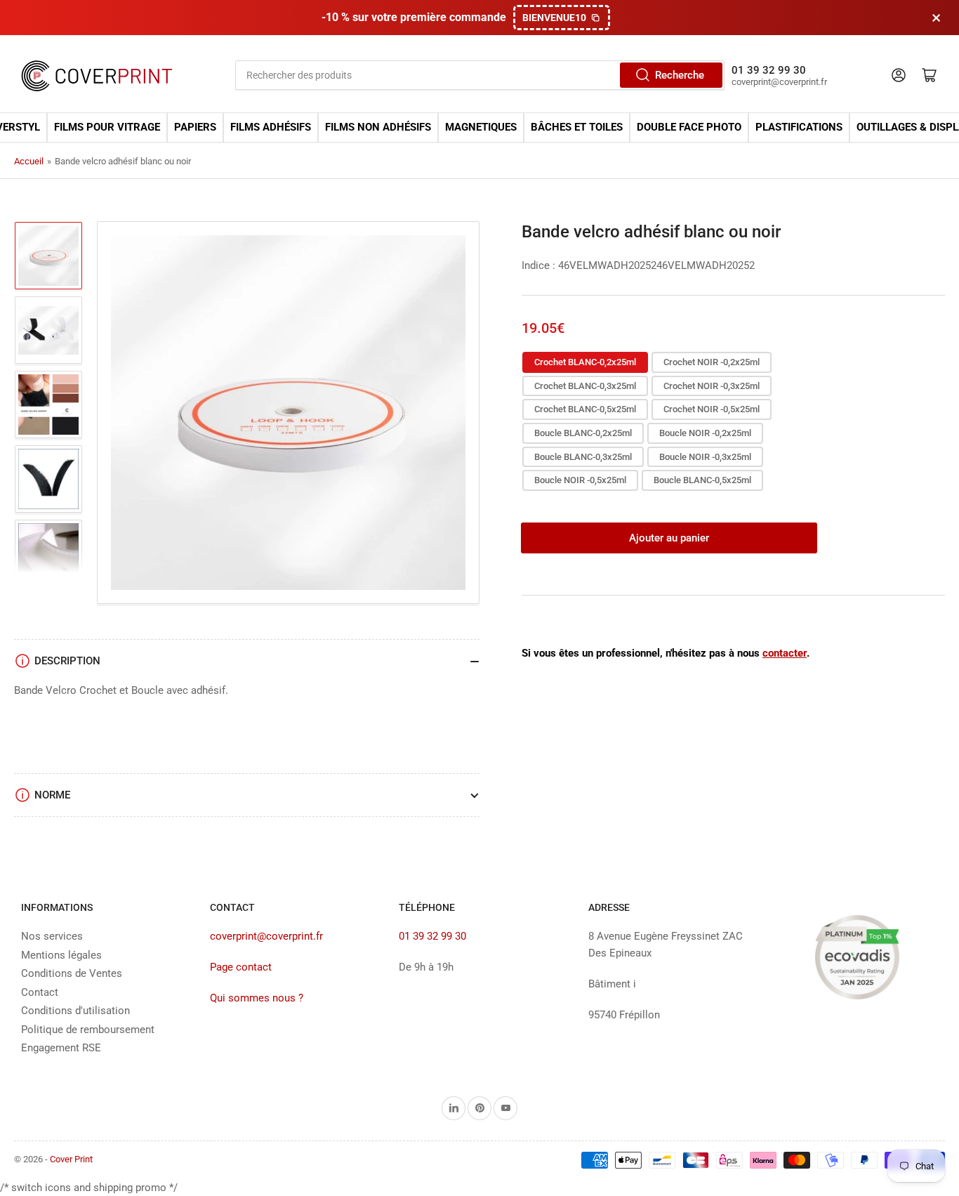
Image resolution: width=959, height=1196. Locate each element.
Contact (39, 992)
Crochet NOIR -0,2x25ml (711, 362)
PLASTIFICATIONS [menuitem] (798, 127)
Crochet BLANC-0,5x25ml (585, 409)
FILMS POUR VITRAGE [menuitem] (107, 127)
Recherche (679, 75)
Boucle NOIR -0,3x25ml (705, 457)
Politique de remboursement (87, 1029)
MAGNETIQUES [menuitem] (481, 127)
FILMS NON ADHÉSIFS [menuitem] (378, 127)
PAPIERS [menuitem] (195, 127)
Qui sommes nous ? (256, 998)
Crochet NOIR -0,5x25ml (711, 409)
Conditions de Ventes (71, 973)
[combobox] (479, 75)
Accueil (29, 161)
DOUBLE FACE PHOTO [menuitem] (689, 127)
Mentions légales (61, 955)
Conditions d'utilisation (75, 1010)
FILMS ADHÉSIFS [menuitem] (270, 127)
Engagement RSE (61, 1047)
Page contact (241, 967)
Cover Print (71, 1159)
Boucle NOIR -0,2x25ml (705, 433)
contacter (784, 653)
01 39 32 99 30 (432, 936)
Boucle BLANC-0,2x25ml (583, 433)
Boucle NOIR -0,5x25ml (580, 480)
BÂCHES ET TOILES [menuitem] (577, 127)
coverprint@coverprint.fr (266, 936)
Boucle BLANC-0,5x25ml (702, 480)
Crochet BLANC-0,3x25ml (585, 386)
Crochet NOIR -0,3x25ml (711, 386)
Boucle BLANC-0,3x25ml (583, 457)
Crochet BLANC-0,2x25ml (585, 362)
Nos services (52, 936)
